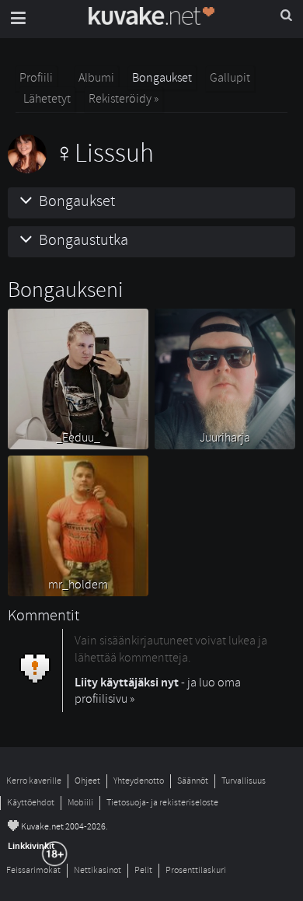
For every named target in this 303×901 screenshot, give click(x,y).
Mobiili (80, 802)
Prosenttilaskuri (195, 870)
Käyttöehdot (30, 802)
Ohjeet (87, 781)
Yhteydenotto (138, 781)
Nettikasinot (97, 870)
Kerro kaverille (33, 781)
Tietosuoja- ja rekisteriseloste (162, 802)
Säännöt (192, 781)
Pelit (143, 870)
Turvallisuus (243, 781)
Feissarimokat (33, 870)
